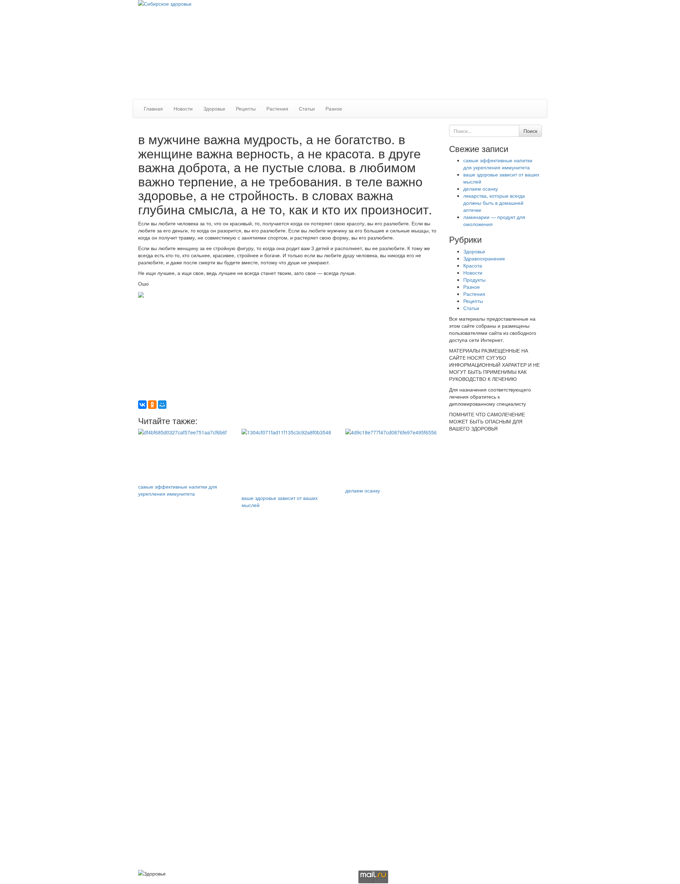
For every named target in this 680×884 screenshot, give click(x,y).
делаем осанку (362, 490)
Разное (333, 108)
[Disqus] (288, 597)
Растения (277, 108)
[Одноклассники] (152, 404)
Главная (153, 108)
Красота (472, 265)
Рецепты (246, 108)
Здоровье (214, 108)
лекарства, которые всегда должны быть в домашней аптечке (494, 202)
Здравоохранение (484, 258)
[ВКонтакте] (142, 404)
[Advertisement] (443, 49)
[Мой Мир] (162, 404)
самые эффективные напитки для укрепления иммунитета (177, 490)
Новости (183, 108)
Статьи (307, 108)
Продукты (474, 279)
